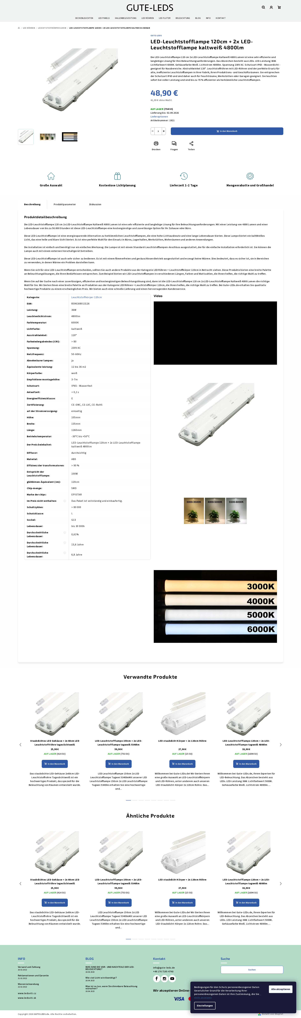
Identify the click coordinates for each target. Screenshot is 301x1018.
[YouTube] (172, 978)
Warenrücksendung (28, 984)
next (280, 744)
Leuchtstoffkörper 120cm (86, 297)
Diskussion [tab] (95, 204)
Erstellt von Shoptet (272, 1014)
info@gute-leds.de (164, 967)
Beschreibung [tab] (32, 204)
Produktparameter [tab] (65, 204)
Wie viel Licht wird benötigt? (101, 978)
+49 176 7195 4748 (163, 971)
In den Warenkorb (228, 131)
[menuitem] (84, 18)
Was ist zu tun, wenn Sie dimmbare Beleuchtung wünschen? (111, 987)
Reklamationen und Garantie (33, 975)
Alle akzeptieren (280, 989)
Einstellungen (205, 1005)
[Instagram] (164, 978)
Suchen (252, 969)
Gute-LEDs (156, 35)
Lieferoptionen (159, 116)
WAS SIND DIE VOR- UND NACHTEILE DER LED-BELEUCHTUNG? (109, 968)
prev (20, 744)
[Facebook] (156, 978)
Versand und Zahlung (29, 967)
